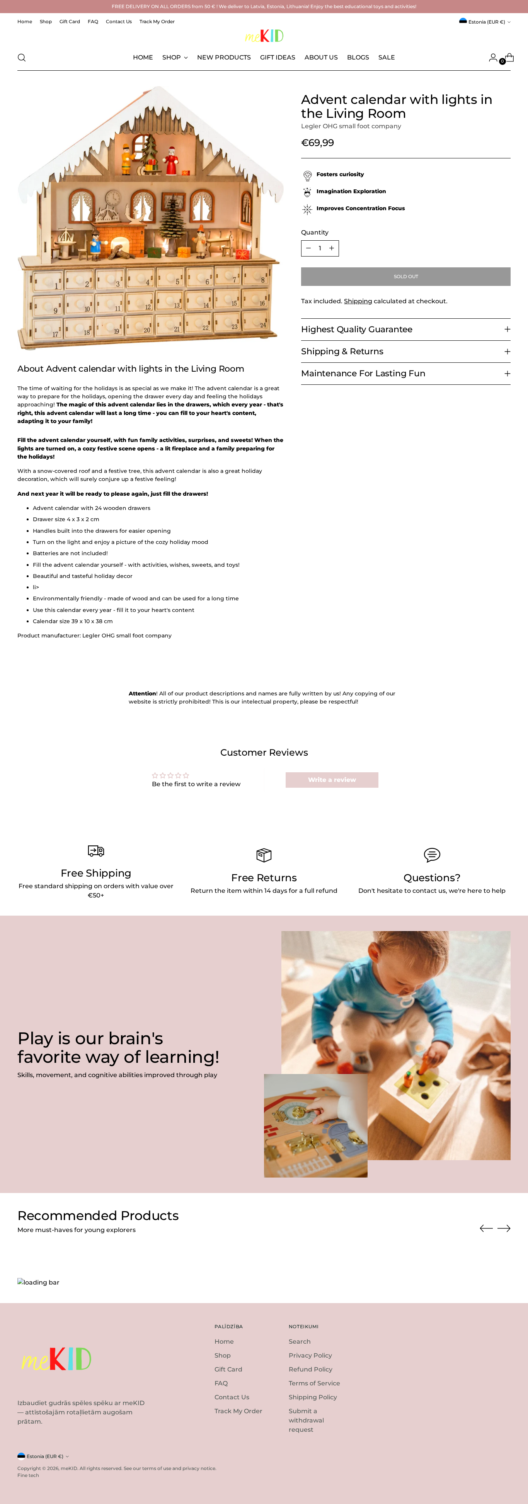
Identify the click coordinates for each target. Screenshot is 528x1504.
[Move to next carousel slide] (504, 1228)
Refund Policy (310, 1369)
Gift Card (228, 1369)
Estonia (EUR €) (486, 22)
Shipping (358, 301)
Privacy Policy (310, 1355)
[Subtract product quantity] (308, 248)
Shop (223, 1355)
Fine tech (28, 1475)
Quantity (315, 232)
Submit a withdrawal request (306, 1420)
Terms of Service (314, 1383)
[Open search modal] (21, 57)
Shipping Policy (313, 1397)
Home (224, 1341)
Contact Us (232, 1397)
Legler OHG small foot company (351, 126)
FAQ (221, 1383)
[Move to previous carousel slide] (486, 1228)
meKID (69, 1468)
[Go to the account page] (490, 57)
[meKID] (264, 35)
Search (300, 1341)
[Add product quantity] (332, 248)
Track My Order (238, 1411)
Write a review (332, 779)
